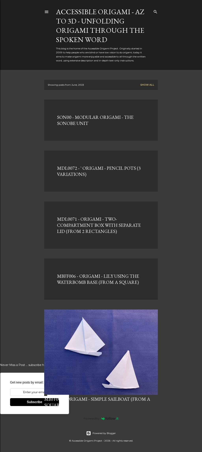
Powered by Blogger (104, 433)
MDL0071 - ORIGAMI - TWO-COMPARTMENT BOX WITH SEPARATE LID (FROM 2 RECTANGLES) (99, 225)
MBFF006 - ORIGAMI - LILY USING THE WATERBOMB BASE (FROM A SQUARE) (98, 279)
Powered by (91, 418)
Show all (147, 84)
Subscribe (34, 402)
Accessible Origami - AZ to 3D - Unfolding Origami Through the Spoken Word (100, 25)
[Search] (155, 11)
